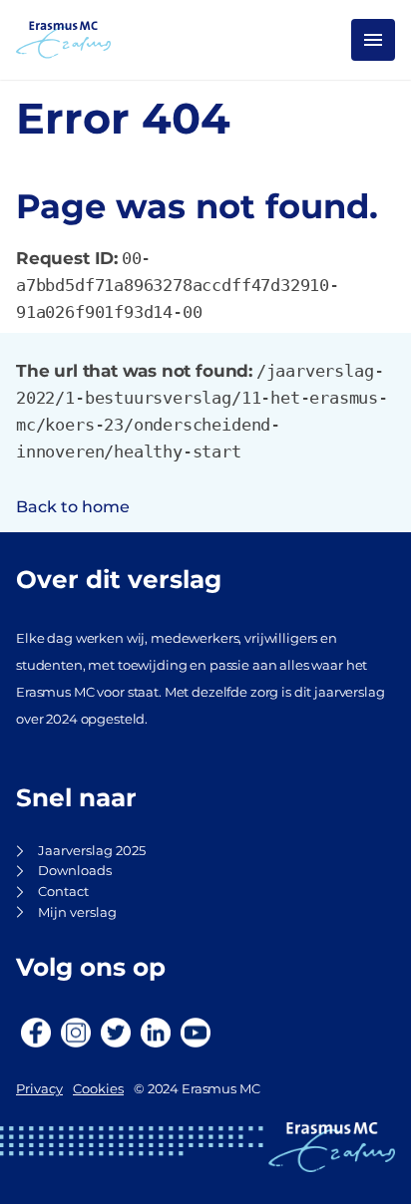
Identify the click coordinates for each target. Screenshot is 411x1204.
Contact (63, 891)
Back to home (73, 506)
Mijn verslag (77, 912)
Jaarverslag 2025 (92, 850)
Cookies (98, 1088)
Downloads (75, 870)
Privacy (39, 1088)
